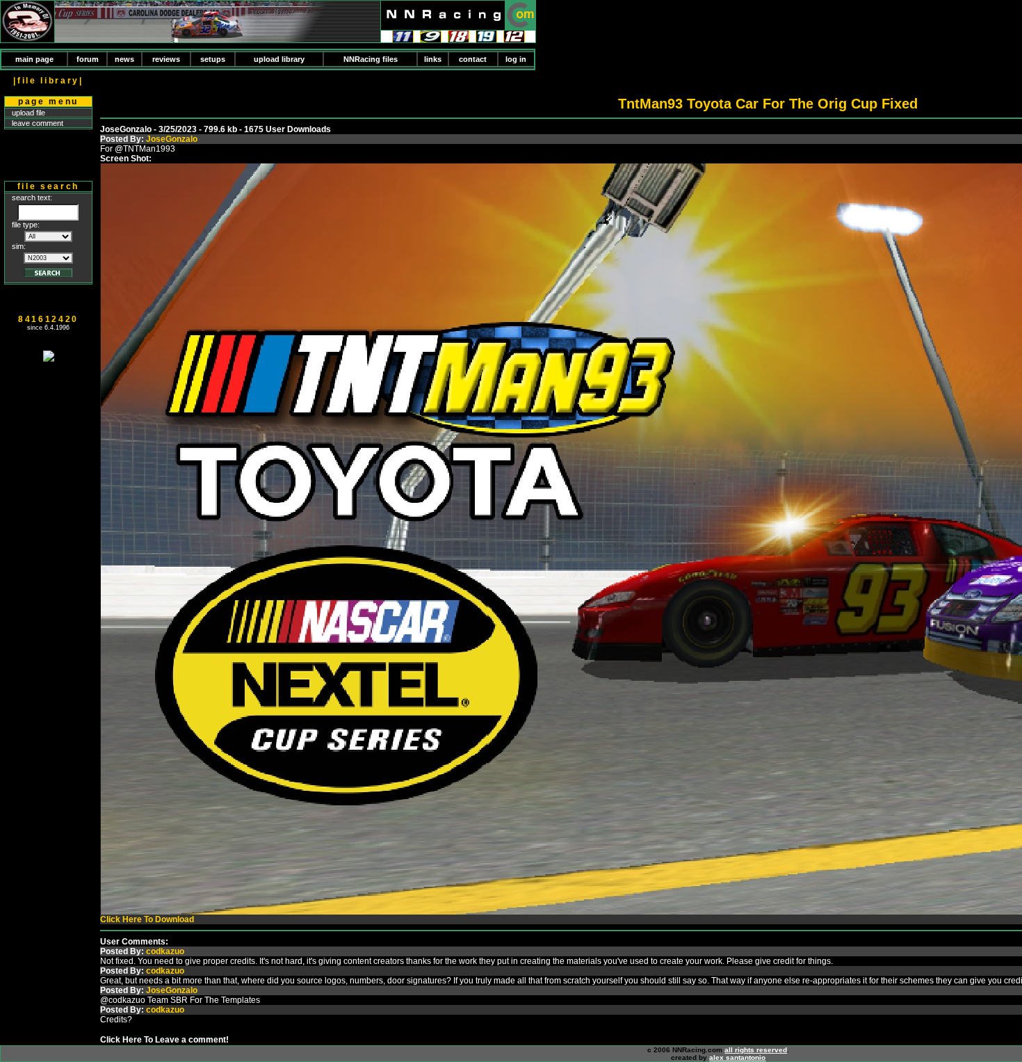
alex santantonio (737, 1057)
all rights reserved (755, 1050)
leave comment (37, 123)
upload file (28, 112)
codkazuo (165, 951)
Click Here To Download (147, 919)
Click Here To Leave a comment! (164, 1040)
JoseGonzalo (171, 139)
